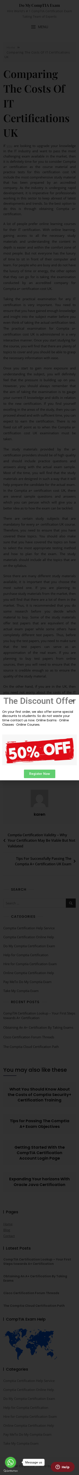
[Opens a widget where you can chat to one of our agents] (62, 1467)
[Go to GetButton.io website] (11, 1470)
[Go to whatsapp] (10, 1462)
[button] (39, 774)
